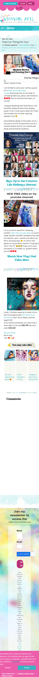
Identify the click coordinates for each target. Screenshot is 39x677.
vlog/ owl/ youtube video (21, 233)
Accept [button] (26, 668)
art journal (25, 45)
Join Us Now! (10, 3)
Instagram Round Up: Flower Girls (33, 377)
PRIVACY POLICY (7, 676)
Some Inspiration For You (21, 377)
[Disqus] (21, 429)
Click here (16, 662)
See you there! (9, 333)
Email (19, 542)
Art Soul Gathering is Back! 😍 (9, 377)
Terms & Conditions (25, 674)
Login (22, 3)
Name (19, 531)
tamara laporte (22, 47)
